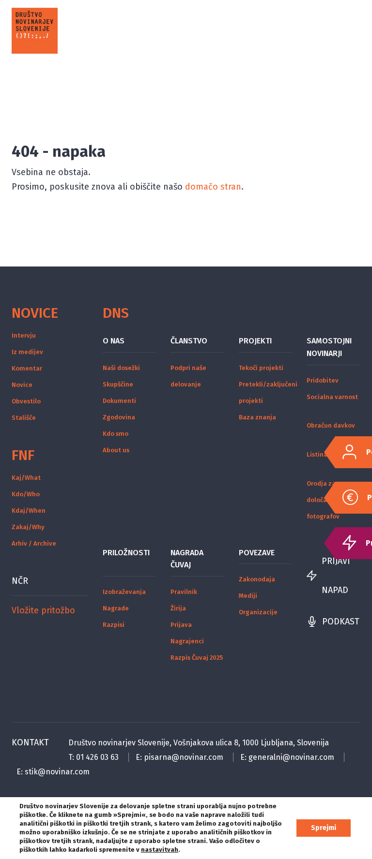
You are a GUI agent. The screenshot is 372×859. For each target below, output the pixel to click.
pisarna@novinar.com (183, 757)
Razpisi (113, 624)
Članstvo (188, 340)
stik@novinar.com (57, 771)
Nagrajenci (187, 641)
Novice (35, 313)
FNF (23, 455)
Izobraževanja (124, 591)
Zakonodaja (257, 579)
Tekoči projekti (261, 367)
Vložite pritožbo (43, 610)
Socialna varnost (332, 396)
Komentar (27, 368)
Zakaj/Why (28, 527)
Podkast (340, 621)
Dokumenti (119, 400)
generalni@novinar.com (291, 757)
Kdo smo (115, 433)
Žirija (178, 608)
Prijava (181, 624)
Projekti (255, 340)
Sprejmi (323, 828)
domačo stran (213, 186)
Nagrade (116, 608)
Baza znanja (257, 417)
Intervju (24, 335)
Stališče (24, 417)
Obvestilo (26, 401)
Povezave (257, 552)
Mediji (248, 595)
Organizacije (258, 612)
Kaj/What (26, 477)
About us (116, 450)
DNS (116, 313)
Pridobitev (323, 380)
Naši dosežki (121, 367)
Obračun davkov (331, 425)
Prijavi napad (336, 575)
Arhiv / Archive (34, 543)
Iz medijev (27, 351)
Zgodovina (119, 417)
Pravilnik (183, 591)
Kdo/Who (26, 494)
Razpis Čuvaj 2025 (196, 657)
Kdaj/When (29, 510)
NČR (20, 581)
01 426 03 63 (97, 757)
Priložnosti (126, 552)
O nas (113, 340)
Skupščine (118, 384)
